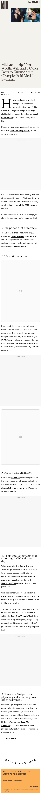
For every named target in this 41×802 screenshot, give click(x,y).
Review (21, 236)
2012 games (30, 205)
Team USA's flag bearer (19, 131)
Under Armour (19, 247)
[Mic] (4, 5)
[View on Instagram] (20, 290)
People (36, 347)
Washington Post (8, 583)
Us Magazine (6, 340)
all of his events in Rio (18, 488)
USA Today (9, 600)
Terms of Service (32, 789)
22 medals (15, 478)
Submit (34, 786)
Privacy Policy (6, 791)
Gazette (14, 236)
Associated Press (18, 616)
